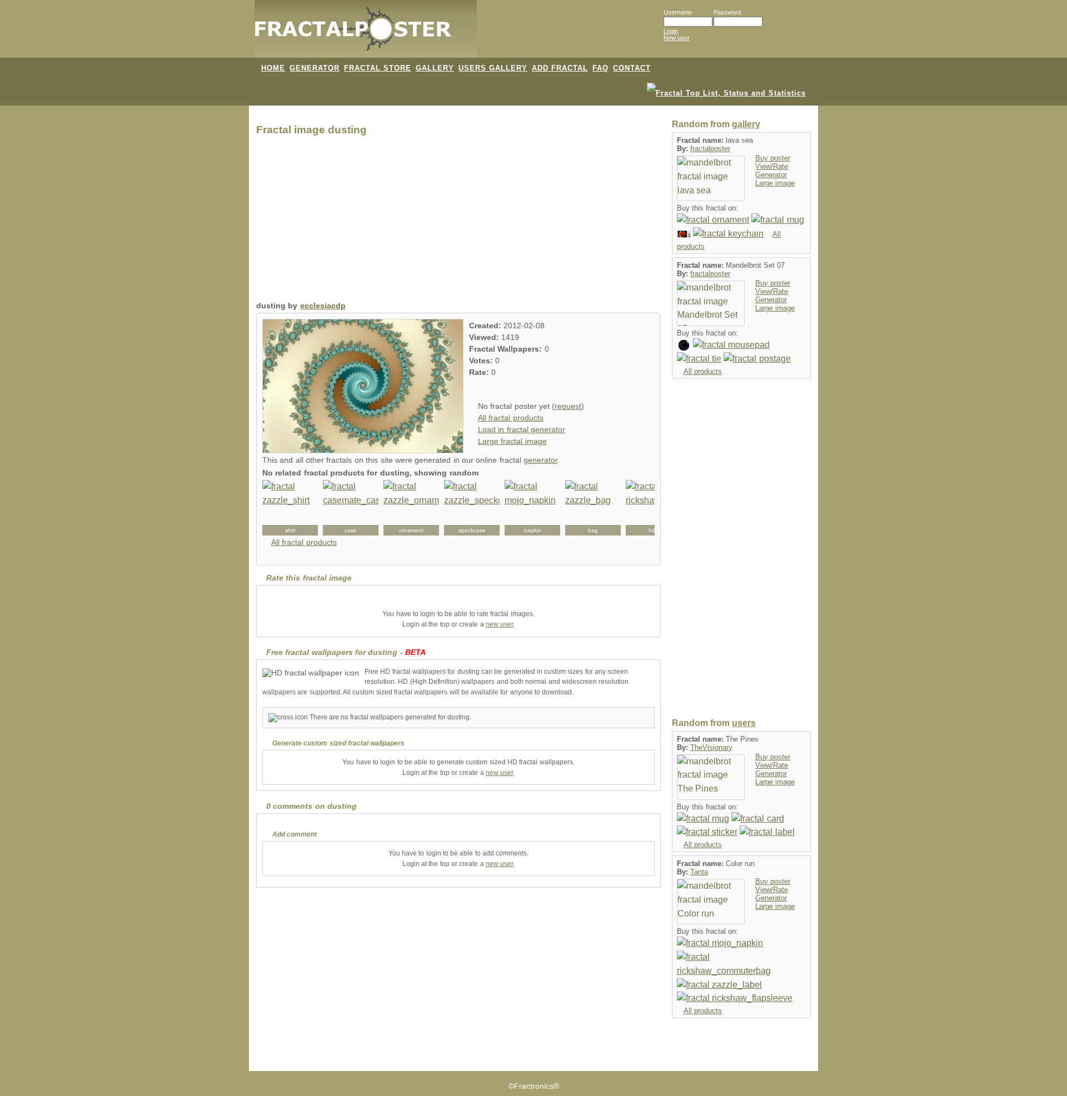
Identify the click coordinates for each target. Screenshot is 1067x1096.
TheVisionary (711, 747)
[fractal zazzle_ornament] (411, 508)
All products (703, 371)
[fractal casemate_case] (350, 508)
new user (499, 624)
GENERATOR (315, 68)
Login (671, 31)
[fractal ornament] (713, 219)
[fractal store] (521, 34)
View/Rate (771, 166)
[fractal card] (757, 818)
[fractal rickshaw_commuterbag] (741, 963)
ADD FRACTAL (560, 68)
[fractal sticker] (684, 344)
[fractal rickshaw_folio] (653, 508)
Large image (775, 183)
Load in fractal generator (521, 430)
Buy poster (772, 158)
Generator (771, 175)
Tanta (699, 872)
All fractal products (511, 418)
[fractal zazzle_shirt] (290, 508)
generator (540, 460)
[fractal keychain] (728, 233)
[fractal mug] (777, 219)
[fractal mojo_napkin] (532, 508)
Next (640, 508)
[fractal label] (767, 832)
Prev (277, 508)
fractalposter (710, 148)
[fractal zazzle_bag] (593, 508)
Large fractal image (512, 441)
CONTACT (632, 68)
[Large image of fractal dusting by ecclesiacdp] (362, 450)
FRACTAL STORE (377, 68)
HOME (273, 68)
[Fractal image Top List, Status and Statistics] (726, 92)
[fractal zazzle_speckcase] (472, 508)
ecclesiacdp (323, 306)
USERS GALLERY (492, 68)
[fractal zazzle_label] (719, 984)
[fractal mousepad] (731, 344)
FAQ (600, 68)
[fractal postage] (684, 233)
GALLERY (435, 68)
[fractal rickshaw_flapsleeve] (734, 998)
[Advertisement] (458, 221)
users (744, 723)
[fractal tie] (699, 358)
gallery (746, 124)
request (568, 406)
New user (677, 37)
